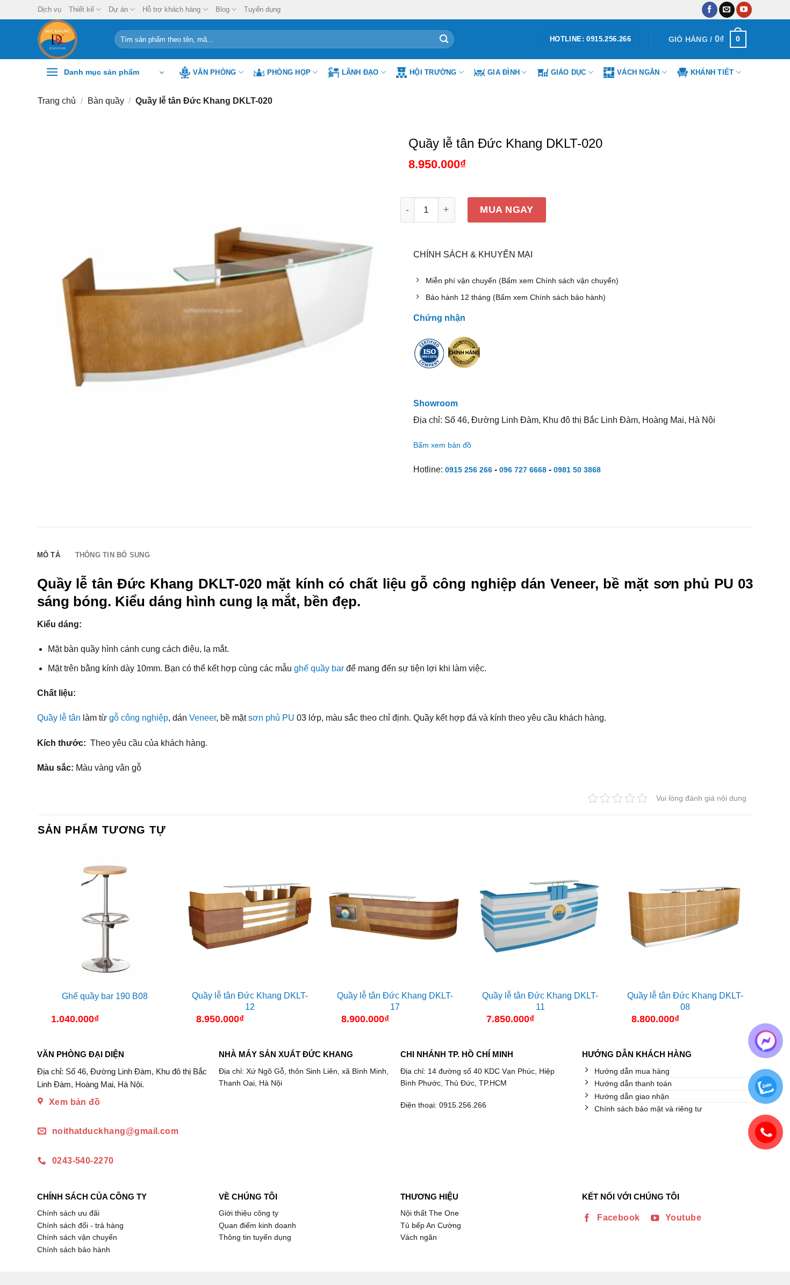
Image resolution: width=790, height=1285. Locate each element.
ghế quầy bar (319, 668)
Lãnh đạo (360, 72)
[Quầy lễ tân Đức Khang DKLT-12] (250, 917)
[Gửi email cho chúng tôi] (727, 10)
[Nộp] (444, 39)
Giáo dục (568, 72)
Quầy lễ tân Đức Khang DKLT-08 (685, 1001)
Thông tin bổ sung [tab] (112, 555)
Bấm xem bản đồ (442, 445)
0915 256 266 (468, 469)
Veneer (202, 717)
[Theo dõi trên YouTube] (744, 10)
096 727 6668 (523, 469)
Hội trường (433, 72)
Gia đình (503, 72)
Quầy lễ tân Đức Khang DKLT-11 (540, 1001)
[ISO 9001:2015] (429, 360)
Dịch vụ (49, 9)
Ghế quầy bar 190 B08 (105, 996)
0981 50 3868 (577, 469)
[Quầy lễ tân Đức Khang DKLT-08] (685, 917)
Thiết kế (81, 9)
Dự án (118, 9)
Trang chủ (57, 100)
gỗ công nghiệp (138, 717)
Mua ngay (506, 209)
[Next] (743, 941)
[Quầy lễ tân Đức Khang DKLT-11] (540, 917)
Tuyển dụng (262, 9)
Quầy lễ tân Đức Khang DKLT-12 (250, 1001)
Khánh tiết (712, 72)
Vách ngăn (638, 72)
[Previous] (47, 941)
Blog (222, 9)
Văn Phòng (214, 72)
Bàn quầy (106, 100)
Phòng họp (289, 72)
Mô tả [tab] (48, 555)
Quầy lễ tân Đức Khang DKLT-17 (395, 1001)
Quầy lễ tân (59, 717)
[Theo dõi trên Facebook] (709, 10)
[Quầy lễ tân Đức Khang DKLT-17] (395, 917)
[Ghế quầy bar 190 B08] (105, 917)
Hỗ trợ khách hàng (171, 9)
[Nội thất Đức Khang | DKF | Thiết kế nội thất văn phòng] (68, 39)
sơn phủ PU (271, 717)
